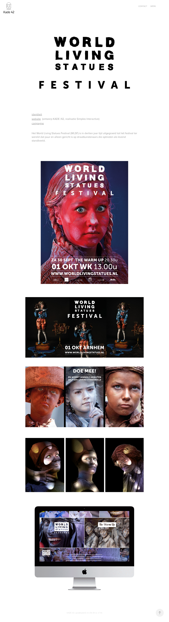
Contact (142, 6)
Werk (153, 6)
